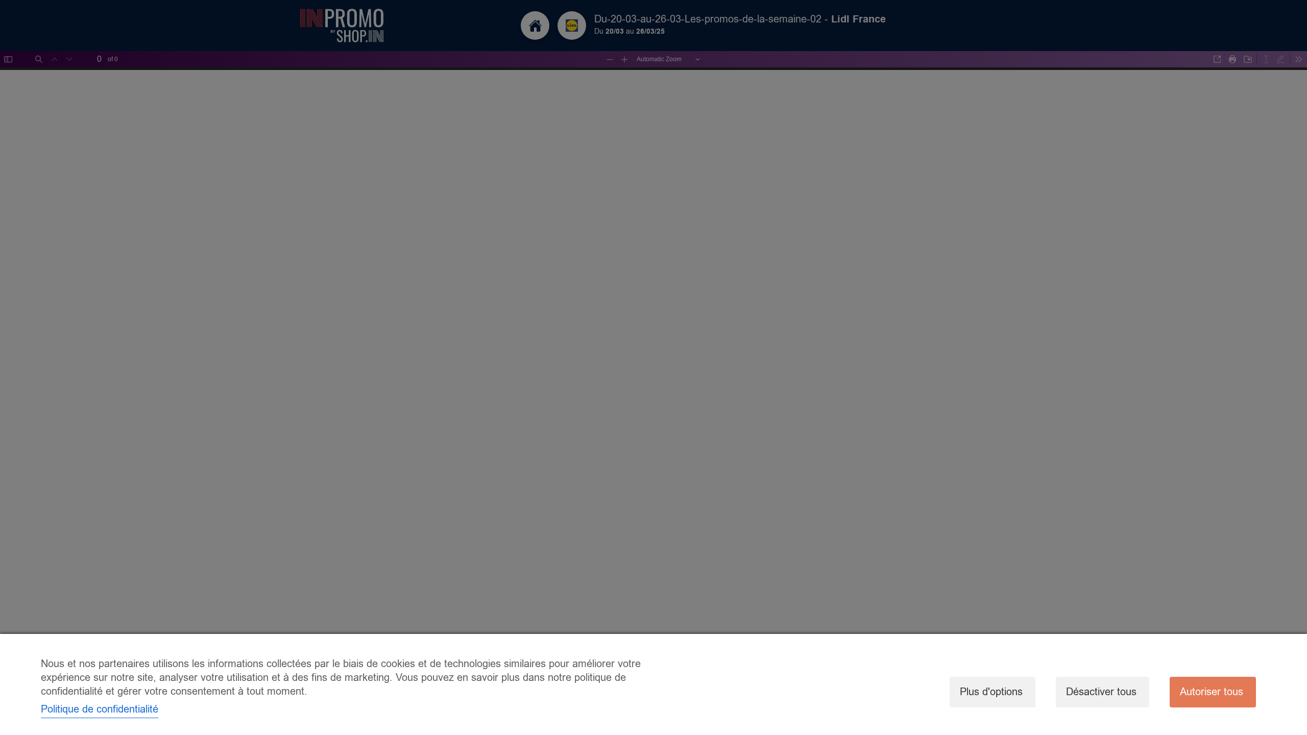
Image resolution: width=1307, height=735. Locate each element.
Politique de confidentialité (99, 709)
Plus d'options (991, 692)
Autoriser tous (1211, 692)
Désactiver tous (1101, 692)
